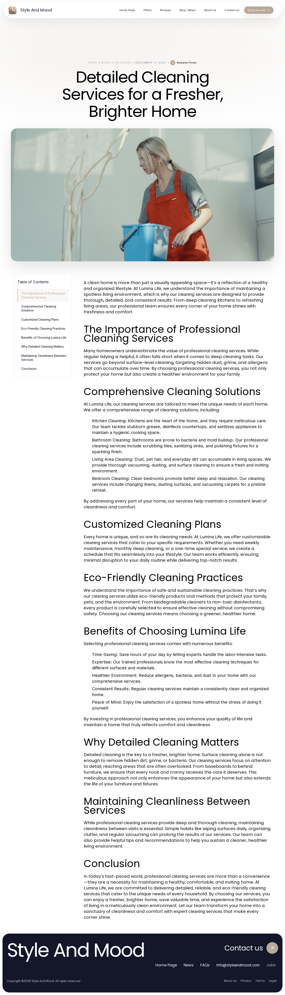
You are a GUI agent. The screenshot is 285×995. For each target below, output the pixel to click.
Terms (260, 981)
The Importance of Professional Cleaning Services (43, 295)
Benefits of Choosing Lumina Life (43, 337)
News (189, 965)
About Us (230, 981)
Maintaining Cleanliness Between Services (43, 357)
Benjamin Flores (187, 62)
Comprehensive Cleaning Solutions (38, 308)
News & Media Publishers (109, 62)
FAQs (205, 965)
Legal (272, 981)
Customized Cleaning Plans (40, 319)
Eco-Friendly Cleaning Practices (43, 328)
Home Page (166, 965)
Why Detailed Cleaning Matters (42, 346)
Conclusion (29, 368)
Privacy (246, 981)
